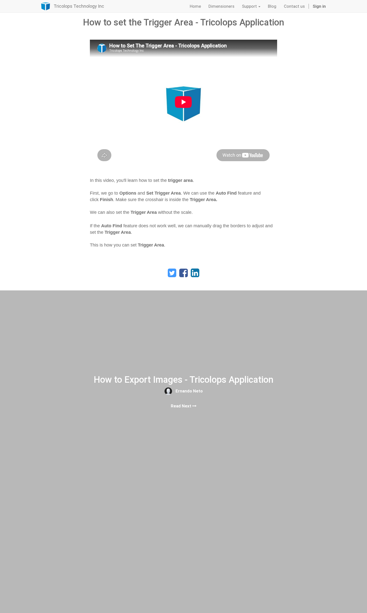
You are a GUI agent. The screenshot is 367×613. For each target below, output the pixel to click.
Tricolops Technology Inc (79, 6)
